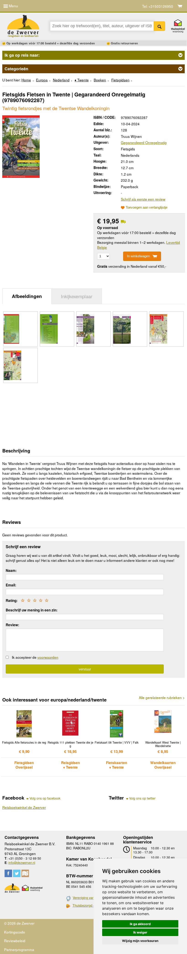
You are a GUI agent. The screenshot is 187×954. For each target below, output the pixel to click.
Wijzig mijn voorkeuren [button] (140, 941)
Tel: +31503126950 (157, 6)
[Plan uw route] (25, 873)
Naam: (11, 570)
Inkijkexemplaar (76, 296)
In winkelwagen (138, 256)
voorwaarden (47, 657)
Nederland (61, 79)
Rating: (12, 600)
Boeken (100, 79)
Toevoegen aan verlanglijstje (146, 207)
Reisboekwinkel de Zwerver (24, 807)
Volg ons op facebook (44, 798)
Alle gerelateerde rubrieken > (162, 697)
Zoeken (159, 26)
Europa (42, 79)
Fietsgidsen (120, 79)
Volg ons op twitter (142, 798)
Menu (13, 5)
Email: (11, 585)
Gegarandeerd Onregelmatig (144, 142)
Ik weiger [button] (140, 932)
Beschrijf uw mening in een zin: (31, 610)
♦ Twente (82, 79)
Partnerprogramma (19, 949)
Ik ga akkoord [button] (140, 924)
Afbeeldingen (27, 296)
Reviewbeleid (14, 940)
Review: (12, 624)
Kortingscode (14, 931)
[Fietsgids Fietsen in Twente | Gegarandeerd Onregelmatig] (21, 145)
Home (26, 79)
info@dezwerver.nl (21, 862)
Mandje (180, 6)
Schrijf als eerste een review (143, 199)
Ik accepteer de (35, 657)
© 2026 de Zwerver (19, 923)
